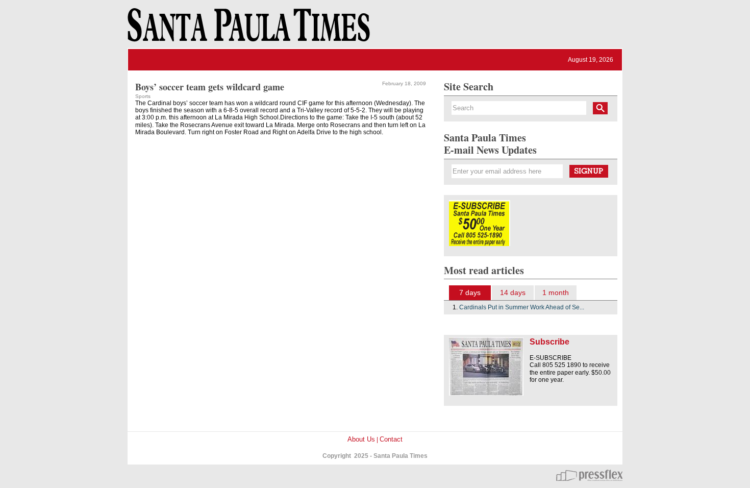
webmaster (589, 475)
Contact (391, 439)
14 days (513, 292)
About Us (361, 439)
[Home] (247, 29)
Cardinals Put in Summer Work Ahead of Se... (521, 307)
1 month (555, 292)
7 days (470, 292)
